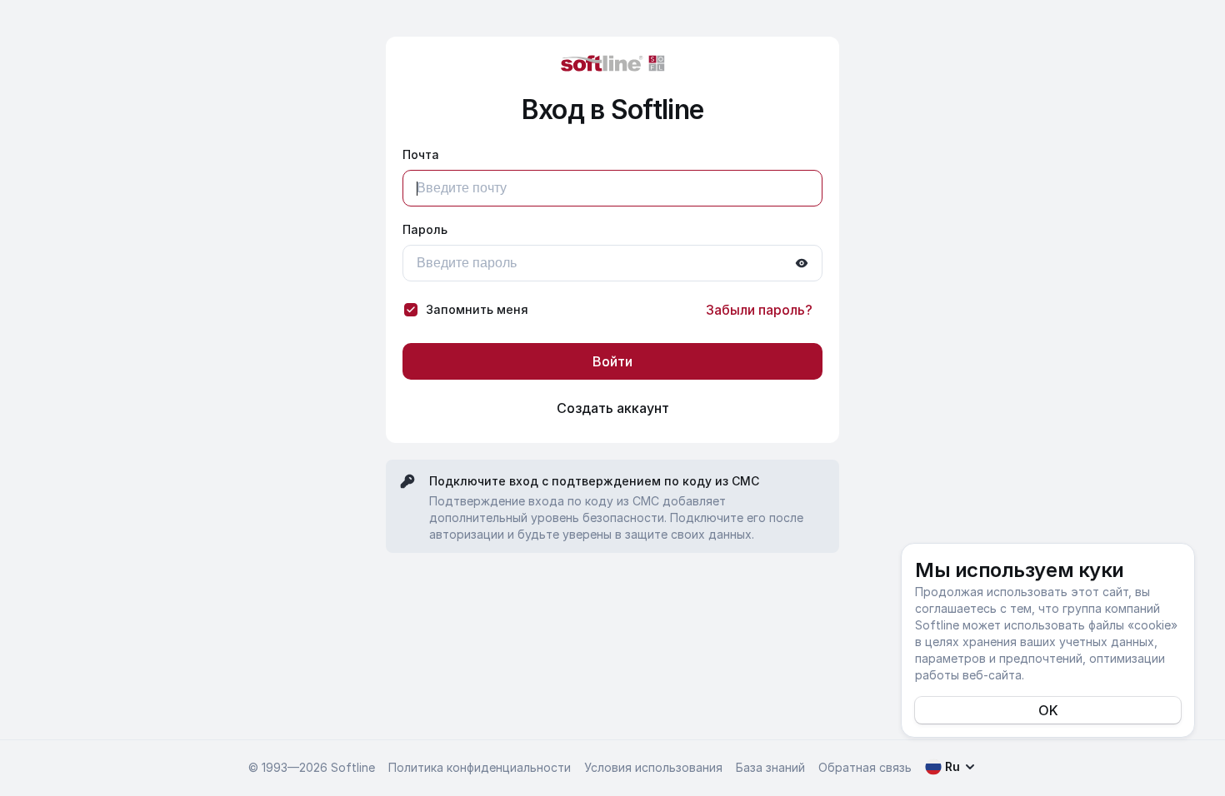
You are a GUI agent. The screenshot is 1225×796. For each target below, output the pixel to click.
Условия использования (653, 767)
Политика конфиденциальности (479, 767)
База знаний (770, 767)
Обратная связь (865, 767)
